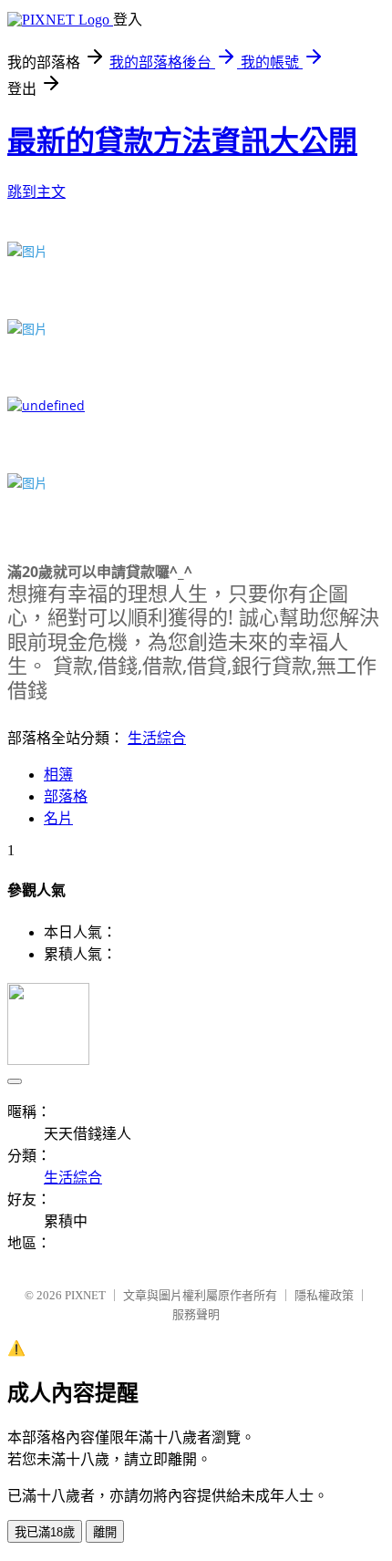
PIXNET (85, 1295)
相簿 (58, 774)
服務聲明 (196, 1314)
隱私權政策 (324, 1295)
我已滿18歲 (45, 1532)
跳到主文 (36, 192)
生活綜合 (157, 738)
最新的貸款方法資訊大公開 (182, 141)
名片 (58, 818)
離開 (105, 1532)
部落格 (66, 796)
